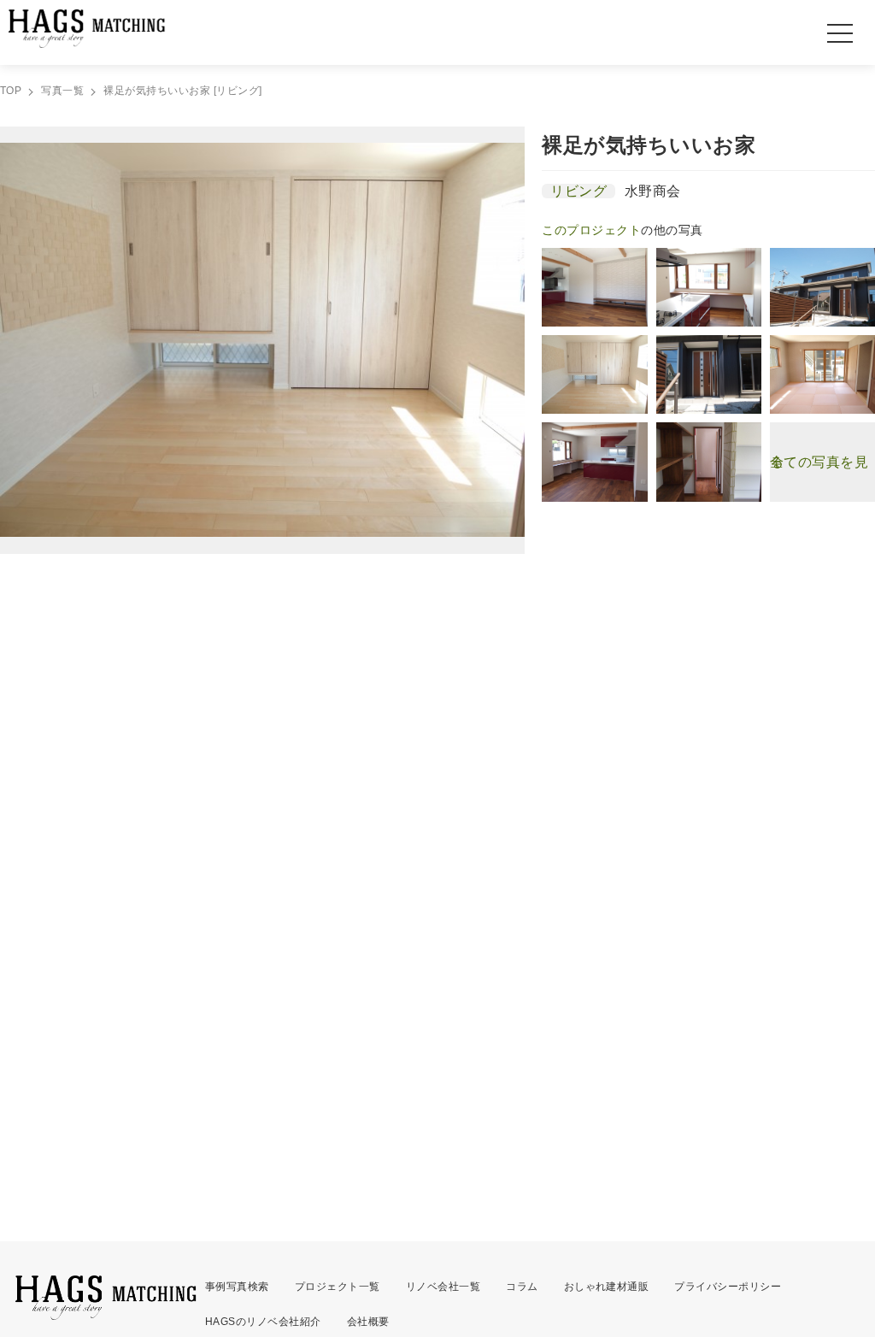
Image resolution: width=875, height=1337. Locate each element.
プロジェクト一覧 (337, 1287)
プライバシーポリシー (727, 1287)
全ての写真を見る (819, 462)
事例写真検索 (237, 1287)
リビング (578, 191)
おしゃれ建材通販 (606, 1287)
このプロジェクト (591, 230)
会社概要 (368, 1322)
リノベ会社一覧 (443, 1287)
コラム (521, 1287)
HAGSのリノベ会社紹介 (263, 1322)
